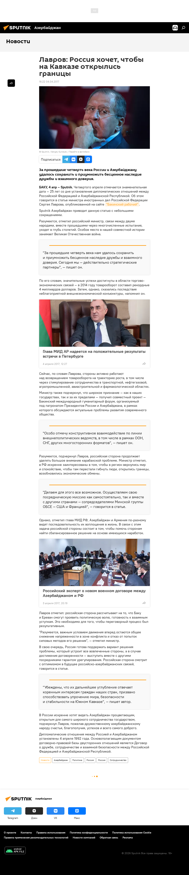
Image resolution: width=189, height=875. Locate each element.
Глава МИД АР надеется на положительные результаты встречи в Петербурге (94, 354)
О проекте (10, 832)
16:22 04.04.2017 (49, 81)
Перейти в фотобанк (79, 151)
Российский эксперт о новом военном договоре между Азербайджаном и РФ (94, 593)
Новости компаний (84, 837)
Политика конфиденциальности (89, 832)
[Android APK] (15, 851)
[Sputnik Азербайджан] (18, 30)
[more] (144, 363)
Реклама (128, 837)
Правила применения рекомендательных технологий (36, 837)
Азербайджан (61, 760)
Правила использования (50, 832)
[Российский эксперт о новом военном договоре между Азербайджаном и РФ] (94, 562)
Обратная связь (109, 837)
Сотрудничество (118, 760)
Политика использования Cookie (131, 832)
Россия (90, 760)
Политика (77, 760)
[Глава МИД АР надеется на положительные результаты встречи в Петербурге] (94, 323)
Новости (45, 760)
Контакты (26, 832)
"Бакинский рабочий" (122, 204)
